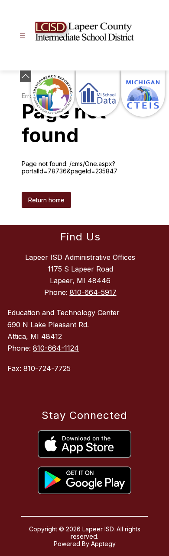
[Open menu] (22, 36)
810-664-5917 (93, 292)
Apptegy (103, 543)
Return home (46, 200)
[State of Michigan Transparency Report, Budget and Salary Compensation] (53, 93)
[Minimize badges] (25, 76)
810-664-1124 (56, 348)
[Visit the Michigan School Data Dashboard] (98, 93)
